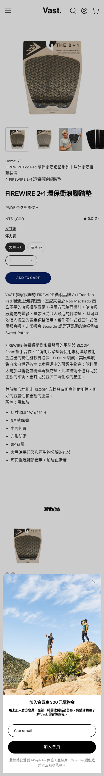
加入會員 (52, 746)
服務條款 (55, 765)
